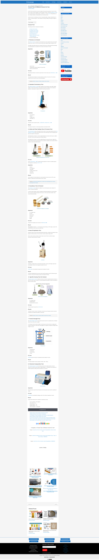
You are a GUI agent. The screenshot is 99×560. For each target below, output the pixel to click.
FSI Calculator (33, 549)
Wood (61, 17)
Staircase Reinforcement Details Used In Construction (50, 474)
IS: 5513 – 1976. (39, 162)
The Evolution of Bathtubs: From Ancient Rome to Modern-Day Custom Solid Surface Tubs (35, 497)
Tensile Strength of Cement (33, 320)
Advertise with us (65, 546)
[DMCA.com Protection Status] (49, 559)
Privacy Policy (66, 548)
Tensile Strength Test (33, 36)
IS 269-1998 (30, 395)
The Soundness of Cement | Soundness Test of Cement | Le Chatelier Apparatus (41, 415)
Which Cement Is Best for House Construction (34, 531)
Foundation (62, 23)
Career (66, 547)
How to (62, 40)
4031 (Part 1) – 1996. (54, 72)
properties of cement (54, 12)
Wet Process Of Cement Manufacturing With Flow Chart (49, 531)
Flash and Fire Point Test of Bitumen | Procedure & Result (50, 486)
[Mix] (45, 423)
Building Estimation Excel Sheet (33, 551)
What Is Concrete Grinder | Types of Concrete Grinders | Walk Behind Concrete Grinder (42, 418)
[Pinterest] (42, 423)
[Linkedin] (41, 423)
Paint (61, 18)
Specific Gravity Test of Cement (34, 35)
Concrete (62, 43)
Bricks (62, 49)
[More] (49, 423)
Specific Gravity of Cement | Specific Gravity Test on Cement (42, 315)
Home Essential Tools (64, 26)
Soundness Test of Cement (34, 32)
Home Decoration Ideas (64, 24)
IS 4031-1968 (30, 269)
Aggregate (62, 46)
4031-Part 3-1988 (44, 222)
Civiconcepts (30, 2)
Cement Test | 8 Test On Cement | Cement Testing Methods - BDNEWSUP (44, 441)
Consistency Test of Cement (34, 30)
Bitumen (62, 52)
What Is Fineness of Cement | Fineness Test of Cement (41, 81)
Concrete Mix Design (64, 56)
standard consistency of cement (34, 86)
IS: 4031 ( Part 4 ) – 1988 (48, 122)
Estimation (62, 55)
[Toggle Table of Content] (34, 22)
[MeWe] (44, 423)
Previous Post (30, 504)
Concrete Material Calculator (33, 546)
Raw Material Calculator (33, 545)
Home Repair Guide (63, 30)
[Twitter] (38, 423)
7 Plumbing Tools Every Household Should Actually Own (35, 477)
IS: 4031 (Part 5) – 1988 (33, 161)
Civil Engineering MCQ (64, 61)
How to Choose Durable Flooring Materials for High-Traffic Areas (50, 491)
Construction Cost (63, 58)
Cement (49, 13)
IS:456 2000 (30, 357)
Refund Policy (66, 549)
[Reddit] (39, 423)
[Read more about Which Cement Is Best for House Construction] (35, 526)
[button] (55, 2)
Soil (61, 50)
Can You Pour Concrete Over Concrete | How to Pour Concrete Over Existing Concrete (42, 417)
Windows (62, 20)
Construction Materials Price (65, 62)
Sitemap (65, 552)
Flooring (62, 21)
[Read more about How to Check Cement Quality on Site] (35, 514)
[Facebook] (36, 423)
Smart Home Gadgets (64, 33)
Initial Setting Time (32, 131)
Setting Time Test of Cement (34, 31)
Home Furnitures (63, 27)
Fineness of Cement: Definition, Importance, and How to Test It (48, 519)
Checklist (62, 53)
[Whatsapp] (47, 423)
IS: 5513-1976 (42, 122)
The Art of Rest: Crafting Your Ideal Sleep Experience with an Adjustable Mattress (35, 486)
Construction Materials (64, 59)
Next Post (56, 504)
